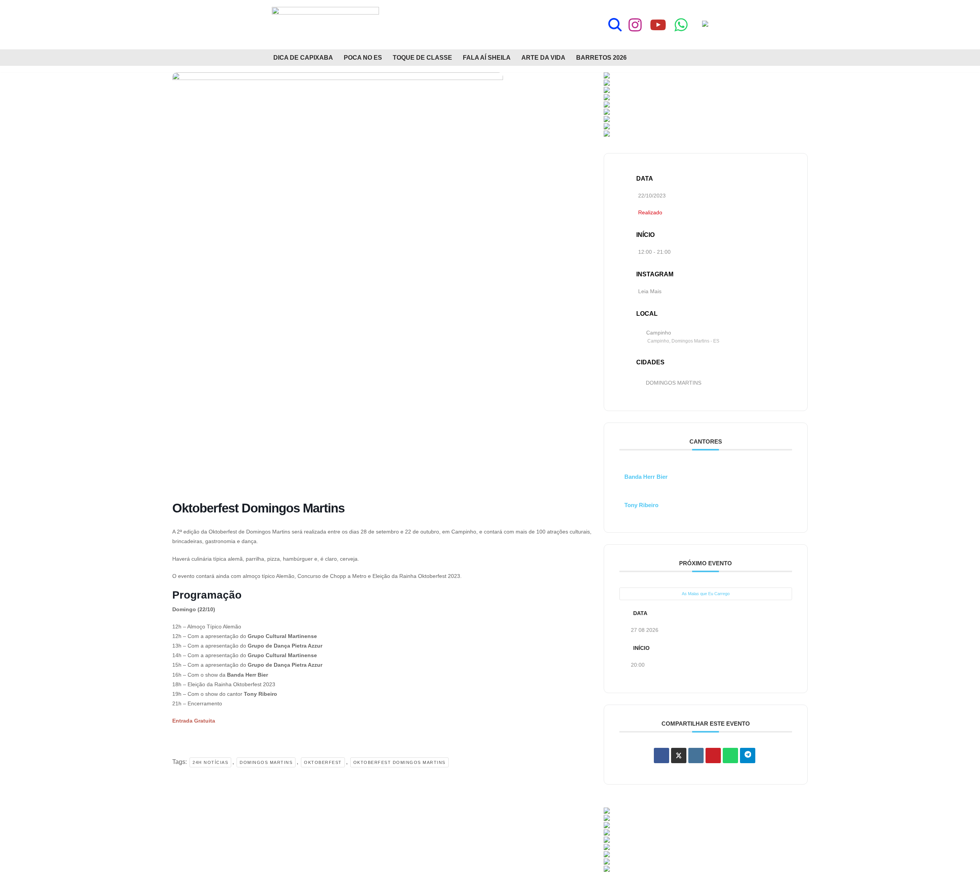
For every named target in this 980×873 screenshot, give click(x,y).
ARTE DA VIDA (543, 57)
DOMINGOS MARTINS (673, 383)
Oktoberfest (323, 762)
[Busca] (615, 24)
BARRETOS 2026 (601, 57)
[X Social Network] (678, 755)
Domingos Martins (266, 762)
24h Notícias (210, 762)
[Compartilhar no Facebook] (661, 755)
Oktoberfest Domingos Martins (399, 762)
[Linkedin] (696, 755)
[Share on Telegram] (747, 755)
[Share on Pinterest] (713, 755)
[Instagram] (635, 24)
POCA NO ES (363, 57)
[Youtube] (658, 24)
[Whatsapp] (681, 24)
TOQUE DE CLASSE (422, 57)
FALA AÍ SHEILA (487, 57)
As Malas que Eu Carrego (706, 593)
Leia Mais (650, 291)
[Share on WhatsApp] (730, 755)
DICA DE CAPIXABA (303, 57)
